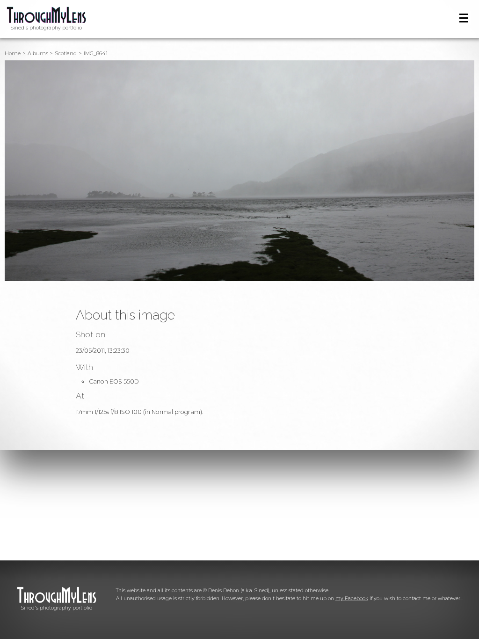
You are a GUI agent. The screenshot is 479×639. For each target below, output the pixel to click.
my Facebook (351, 598)
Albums (38, 53)
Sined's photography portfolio (46, 28)
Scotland (66, 53)
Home (13, 53)
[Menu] (464, 18)
